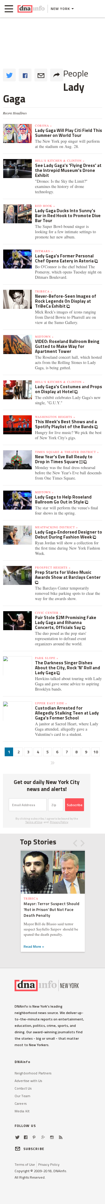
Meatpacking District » (56, 527)
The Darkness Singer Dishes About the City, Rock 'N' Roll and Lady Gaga (67, 667)
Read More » (34, 946)
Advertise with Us (28, 1080)
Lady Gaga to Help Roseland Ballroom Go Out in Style (63, 499)
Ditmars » (44, 251)
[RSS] (60, 1137)
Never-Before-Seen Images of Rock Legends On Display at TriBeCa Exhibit (65, 301)
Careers (21, 1103)
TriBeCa (31, 898)
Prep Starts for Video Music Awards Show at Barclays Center (68, 575)
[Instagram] (52, 1137)
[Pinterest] (34, 1137)
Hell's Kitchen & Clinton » (60, 160)
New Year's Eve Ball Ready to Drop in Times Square (63, 459)
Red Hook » (45, 206)
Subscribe (75, 805)
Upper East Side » (51, 703)
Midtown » (44, 336)
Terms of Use (33, 822)
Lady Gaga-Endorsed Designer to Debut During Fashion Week (68, 534)
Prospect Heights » (53, 567)
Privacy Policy (59, 822)
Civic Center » (48, 613)
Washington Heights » (55, 417)
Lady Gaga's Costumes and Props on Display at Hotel (68, 389)
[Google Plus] (43, 1137)
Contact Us (23, 1088)
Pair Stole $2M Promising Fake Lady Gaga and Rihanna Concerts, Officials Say (65, 622)
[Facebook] (25, 1137)
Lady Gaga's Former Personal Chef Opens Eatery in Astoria (64, 258)
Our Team (22, 1096)
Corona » (43, 125)
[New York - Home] (31, 9)
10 (95, 752)
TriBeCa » (43, 291)
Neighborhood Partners (33, 1073)
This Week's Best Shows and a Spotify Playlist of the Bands (66, 424)
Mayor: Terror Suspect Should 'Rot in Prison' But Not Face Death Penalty (51, 909)
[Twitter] (17, 1137)
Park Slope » (46, 658)
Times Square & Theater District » (67, 452)
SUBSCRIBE (33, 1148)
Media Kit (22, 1111)
